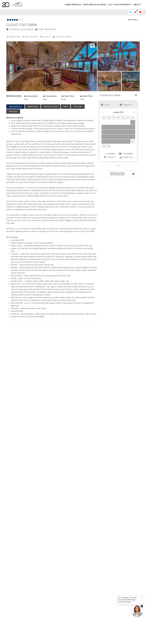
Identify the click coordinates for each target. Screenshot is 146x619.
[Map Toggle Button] (130, 12)
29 (133, 141)
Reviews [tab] (13, 111)
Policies (78, 106)
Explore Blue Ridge (94, 5)
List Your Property (120, 5)
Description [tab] (15, 106)
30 (104, 146)
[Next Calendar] (134, 112)
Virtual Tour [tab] (50, 106)
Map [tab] (65, 106)
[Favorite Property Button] (92, 45)
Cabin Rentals (73, 5)
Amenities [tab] (33, 106)
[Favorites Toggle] (140, 12)
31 (109, 146)
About (137, 5)
